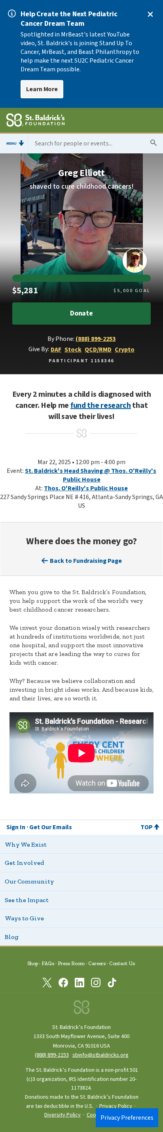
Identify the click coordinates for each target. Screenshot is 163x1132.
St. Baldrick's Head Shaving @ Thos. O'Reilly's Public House (90, 475)
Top (146, 827)
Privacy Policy (115, 1106)
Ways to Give (24, 918)
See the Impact (27, 900)
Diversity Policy (62, 1115)
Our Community (29, 881)
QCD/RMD (98, 349)
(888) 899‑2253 (52, 1055)
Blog (12, 937)
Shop (32, 963)
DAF (56, 349)
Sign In (15, 827)
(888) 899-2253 (96, 339)
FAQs (48, 963)
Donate (81, 313)
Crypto (125, 349)
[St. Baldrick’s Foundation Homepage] (35, 121)
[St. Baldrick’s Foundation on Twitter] (47, 984)
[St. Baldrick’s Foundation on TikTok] (112, 984)
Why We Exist (26, 844)
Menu (11, 143)
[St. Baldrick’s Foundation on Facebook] (63, 984)
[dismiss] (150, 14)
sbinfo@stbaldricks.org (100, 1055)
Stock (73, 349)
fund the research (100, 405)
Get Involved (24, 862)
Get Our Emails (50, 827)
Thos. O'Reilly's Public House (86, 488)
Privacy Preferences (127, 1117)
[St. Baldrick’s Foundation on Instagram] (95, 984)
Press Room (71, 963)
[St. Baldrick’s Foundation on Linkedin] (79, 984)
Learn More (42, 89)
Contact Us (122, 963)
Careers (97, 963)
